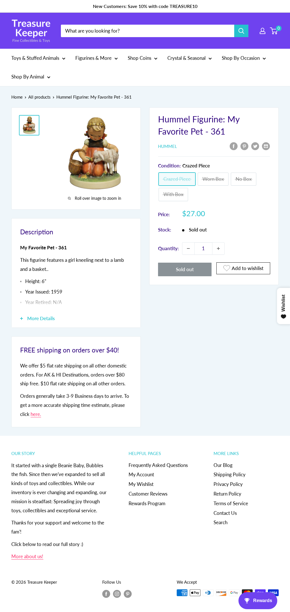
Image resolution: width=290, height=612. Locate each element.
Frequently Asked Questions (158, 465)
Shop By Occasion (241, 58)
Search (220, 522)
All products (39, 96)
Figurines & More (93, 58)
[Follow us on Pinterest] (128, 593)
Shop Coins (139, 58)
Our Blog (223, 465)
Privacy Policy (228, 484)
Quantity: (168, 248)
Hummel (167, 146)
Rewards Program (147, 503)
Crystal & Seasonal (186, 58)
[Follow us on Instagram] (117, 593)
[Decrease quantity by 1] (188, 248)
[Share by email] (266, 145)
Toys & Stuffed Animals (35, 58)
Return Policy (227, 494)
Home (17, 96)
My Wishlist (141, 484)
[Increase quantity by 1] (218, 248)
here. (36, 414)
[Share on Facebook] (234, 145)
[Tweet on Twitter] (255, 145)
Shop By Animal (27, 77)
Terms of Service (231, 503)
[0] (274, 30)
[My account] (262, 31)
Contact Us (225, 513)
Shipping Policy (230, 474)
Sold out (185, 269)
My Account (141, 474)
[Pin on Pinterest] (244, 145)
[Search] (241, 31)
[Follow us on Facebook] (106, 593)
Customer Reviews (148, 494)
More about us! (27, 556)
